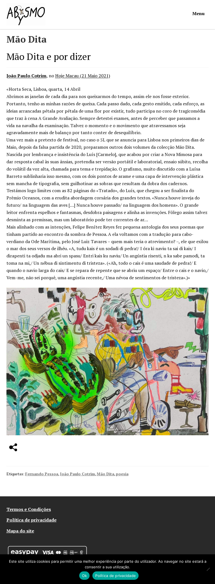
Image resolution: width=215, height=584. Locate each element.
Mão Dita (105, 473)
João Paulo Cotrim (26, 76)
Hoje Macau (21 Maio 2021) (82, 76)
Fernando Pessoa (41, 473)
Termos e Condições (28, 509)
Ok (84, 575)
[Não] (208, 569)
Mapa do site (20, 531)
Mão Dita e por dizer (48, 56)
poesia (122, 473)
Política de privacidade (31, 520)
